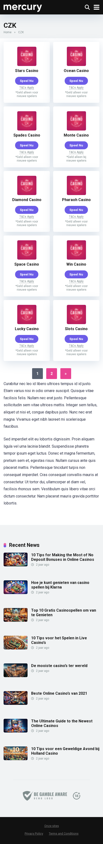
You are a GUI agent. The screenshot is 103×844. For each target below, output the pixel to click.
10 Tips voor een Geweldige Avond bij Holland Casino (65, 751)
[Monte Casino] (76, 129)
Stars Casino (26, 70)
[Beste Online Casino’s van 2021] (16, 703)
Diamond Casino (26, 199)
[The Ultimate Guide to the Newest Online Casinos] (16, 731)
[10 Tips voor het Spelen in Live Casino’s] (16, 648)
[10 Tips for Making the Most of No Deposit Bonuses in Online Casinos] (16, 565)
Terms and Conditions (64, 833)
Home (7, 32)
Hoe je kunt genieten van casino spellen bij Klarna (60, 584)
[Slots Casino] (76, 323)
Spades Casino (26, 135)
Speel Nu (27, 81)
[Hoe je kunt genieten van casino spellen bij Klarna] (16, 592)
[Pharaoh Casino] (76, 193)
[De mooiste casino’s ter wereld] (16, 676)
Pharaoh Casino (76, 199)
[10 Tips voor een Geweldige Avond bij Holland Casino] (16, 759)
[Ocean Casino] (76, 64)
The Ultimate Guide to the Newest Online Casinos (61, 723)
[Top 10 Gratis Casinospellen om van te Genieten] (16, 620)
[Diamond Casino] (26, 193)
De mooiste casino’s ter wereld (59, 665)
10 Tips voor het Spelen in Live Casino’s (59, 640)
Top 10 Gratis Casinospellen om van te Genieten (63, 612)
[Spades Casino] (26, 129)
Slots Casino (76, 329)
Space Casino (26, 264)
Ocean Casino (76, 70)
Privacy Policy (34, 833)
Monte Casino (76, 135)
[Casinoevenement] (23, 6)
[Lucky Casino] (26, 323)
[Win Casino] (76, 258)
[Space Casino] (26, 258)
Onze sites (51, 826)
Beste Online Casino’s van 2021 (59, 693)
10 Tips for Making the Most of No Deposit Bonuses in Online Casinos (62, 557)
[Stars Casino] (26, 64)
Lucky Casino (27, 329)
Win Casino (76, 264)
